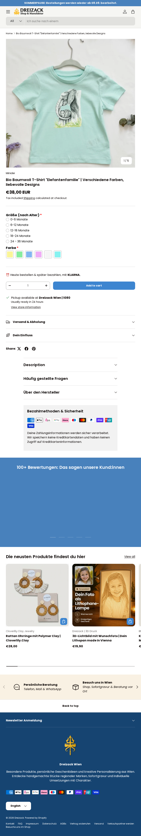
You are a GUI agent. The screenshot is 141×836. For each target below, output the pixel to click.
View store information (26, 307)
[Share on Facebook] (26, 348)
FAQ (20, 823)
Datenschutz (49, 823)
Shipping (29, 198)
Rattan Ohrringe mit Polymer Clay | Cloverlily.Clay (33, 638)
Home (9, 33)
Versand (99, 823)
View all (129, 556)
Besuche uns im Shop (18, 826)
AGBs (63, 823)
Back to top (70, 706)
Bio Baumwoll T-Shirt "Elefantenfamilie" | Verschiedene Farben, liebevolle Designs (60, 33)
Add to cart (94, 285)
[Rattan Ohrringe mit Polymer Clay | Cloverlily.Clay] (37, 595)
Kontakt (10, 823)
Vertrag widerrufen (80, 823)
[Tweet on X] (19, 348)
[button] (133, 12)
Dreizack (19, 817)
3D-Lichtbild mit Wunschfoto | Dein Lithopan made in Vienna (99, 638)
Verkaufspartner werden (120, 823)
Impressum (32, 823)
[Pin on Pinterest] (33, 348)
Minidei (10, 173)
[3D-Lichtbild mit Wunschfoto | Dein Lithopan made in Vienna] (103, 595)
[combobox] (70, 21)
